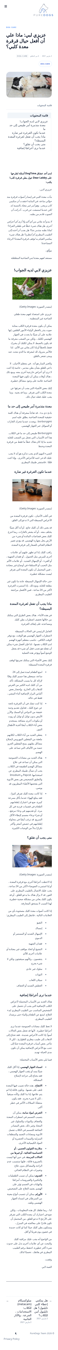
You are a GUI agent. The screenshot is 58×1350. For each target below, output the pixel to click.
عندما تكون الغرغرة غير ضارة (28, 133)
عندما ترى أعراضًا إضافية (31, 148)
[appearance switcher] (16, 1333)
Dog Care (11, 27)
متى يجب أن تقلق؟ (34, 144)
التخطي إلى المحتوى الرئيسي (35, 3)
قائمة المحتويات (39, 115)
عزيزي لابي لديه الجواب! (34, 121)
